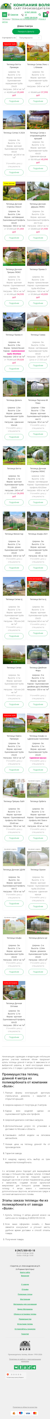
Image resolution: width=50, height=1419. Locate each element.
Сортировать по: (9, 38)
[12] (14, 321)
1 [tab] (11, 58)
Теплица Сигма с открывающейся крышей (38, 135)
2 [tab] (14, 58)
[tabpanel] (14, 51)
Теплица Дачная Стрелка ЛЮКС (38, 470)
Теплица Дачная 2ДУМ (14, 869)
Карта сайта (25, 1272)
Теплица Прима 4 (14, 334)
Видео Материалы (25, 1309)
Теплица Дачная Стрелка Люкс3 (14, 205)
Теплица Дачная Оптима (14, 1005)
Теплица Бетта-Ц (38, 599)
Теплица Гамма (38, 334)
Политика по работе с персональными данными (25, 1360)
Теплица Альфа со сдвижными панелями (38, 737)
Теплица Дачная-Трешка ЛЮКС (14, 270)
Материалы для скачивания (25, 1304)
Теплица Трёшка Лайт (14, 801)
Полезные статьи (25, 1294)
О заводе (25, 1284)
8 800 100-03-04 (31, 18)
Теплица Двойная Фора (38, 669)
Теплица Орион (38, 869)
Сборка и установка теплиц (25, 1314)
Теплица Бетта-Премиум (14, 66)
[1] (14, 119)
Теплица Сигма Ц (14, 599)
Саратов (14, 14)
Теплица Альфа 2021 (38, 534)
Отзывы (25, 1289)
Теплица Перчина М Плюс (38, 401)
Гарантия (25, 1334)
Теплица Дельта (14, 400)
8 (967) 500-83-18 (31, 13)
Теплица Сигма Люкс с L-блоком (38, 66)
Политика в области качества (25, 1407)
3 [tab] (16, 58)
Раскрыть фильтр (26, 31)
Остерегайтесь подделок (25, 1329)
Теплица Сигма (14, 667)
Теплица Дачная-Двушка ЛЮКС (38, 205)
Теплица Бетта (14, 468)
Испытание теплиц (25, 1324)
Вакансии (25, 1276)
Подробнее (14, 101)
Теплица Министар (14, 534)
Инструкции (25, 1299)
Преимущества (25, 1319)
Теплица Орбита (38, 801)
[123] (38, 51)
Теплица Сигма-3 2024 (14, 132)
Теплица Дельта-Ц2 (38, 938)
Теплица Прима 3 (38, 269)
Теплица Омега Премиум (14, 737)
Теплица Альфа (14, 938)
